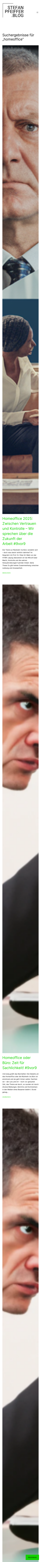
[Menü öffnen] (37, 12)
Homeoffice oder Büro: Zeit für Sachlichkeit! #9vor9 (19, 1062)
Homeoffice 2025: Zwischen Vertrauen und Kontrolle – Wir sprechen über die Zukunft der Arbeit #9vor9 (19, 531)
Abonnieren (32, 1557)
